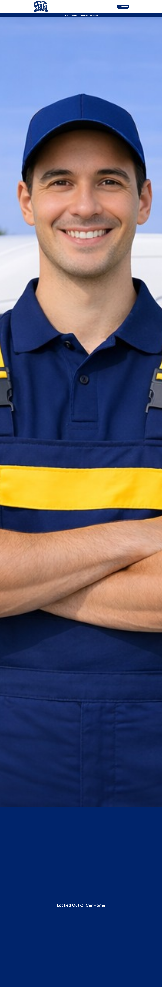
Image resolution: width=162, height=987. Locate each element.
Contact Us (94, 15)
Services (74, 15)
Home (66, 15)
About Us (84, 15)
